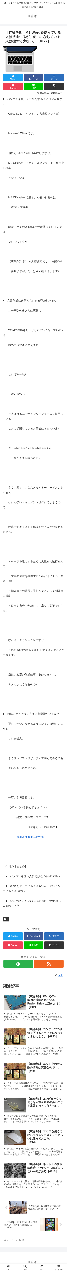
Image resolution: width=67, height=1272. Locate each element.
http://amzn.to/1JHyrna (30, 836)
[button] (54, 86)
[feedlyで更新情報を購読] (18, 964)
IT (7, 919)
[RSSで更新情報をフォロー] (49, 964)
